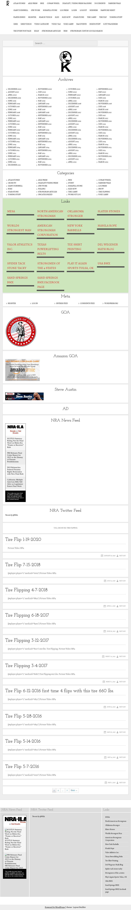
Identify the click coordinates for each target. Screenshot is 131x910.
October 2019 (74, 98)
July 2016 (102, 124)
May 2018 (41, 109)
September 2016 (44, 124)
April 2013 (72, 153)
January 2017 (43, 121)
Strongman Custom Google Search (86, 31)
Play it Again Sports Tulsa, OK (80, 265)
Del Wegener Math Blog (108, 246)
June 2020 (72, 92)
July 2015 (102, 133)
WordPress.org (111, 303)
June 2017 (12, 118)
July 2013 (102, 150)
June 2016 (12, 127)
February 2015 (14, 139)
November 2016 (105, 121)
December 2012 (74, 156)
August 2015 (73, 133)
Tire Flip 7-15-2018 (22, 565)
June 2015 (12, 136)
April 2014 (72, 144)
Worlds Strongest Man (19, 227)
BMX (42, 3)
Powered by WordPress (55, 907)
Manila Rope (107, 225)
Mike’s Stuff (95, 24)
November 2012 (105, 156)
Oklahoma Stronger (75, 213)
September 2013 (44, 150)
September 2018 (44, 106)
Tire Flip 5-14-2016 (23, 741)
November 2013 (105, 147)
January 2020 (104, 95)
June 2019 (12, 101)
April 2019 (72, 101)
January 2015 (43, 139)
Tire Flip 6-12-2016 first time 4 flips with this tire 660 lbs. (59, 691)
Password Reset (108, 10)
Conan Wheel (53, 3)
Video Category (41, 24)
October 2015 (13, 133)
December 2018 (74, 103)
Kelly (36, 31)
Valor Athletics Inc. (19, 246)
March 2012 (103, 162)
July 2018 (102, 106)
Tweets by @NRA (11, 515)
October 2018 (14, 106)
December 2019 (14, 98)
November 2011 (44, 165)
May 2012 (41, 162)
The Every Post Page (22, 31)
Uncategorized (45, 194)
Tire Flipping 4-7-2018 (26, 590)
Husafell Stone (50, 10)
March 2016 (103, 127)
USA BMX (104, 263)
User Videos (26, 24)
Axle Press (32, 3)
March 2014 (103, 144)
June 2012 (12, 162)
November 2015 (105, 130)
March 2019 (103, 101)
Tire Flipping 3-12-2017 (27, 640)
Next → (74, 790)
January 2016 (43, 130)
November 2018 (105, 103)
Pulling (41, 189)
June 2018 (12, 109)
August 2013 (73, 150)
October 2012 (14, 159)
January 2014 (43, 147)
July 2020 (42, 92)
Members (94, 10)
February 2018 (14, 112)
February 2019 (14, 103)
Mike (10, 189)
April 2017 (72, 118)
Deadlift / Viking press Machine (77, 3)
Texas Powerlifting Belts (48, 249)
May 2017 (41, 118)
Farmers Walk (114, 3)
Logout (83, 10)
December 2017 (74, 112)
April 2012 (72, 162)
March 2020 (43, 95)
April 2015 (72, 136)
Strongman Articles (51, 31)
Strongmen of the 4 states (48, 265)
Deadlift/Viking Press (48, 183)
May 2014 (41, 144)
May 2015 (41, 136)
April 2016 (72, 127)
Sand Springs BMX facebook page (48, 282)
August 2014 (73, 141)
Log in (35, 303)
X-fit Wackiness (110, 24)
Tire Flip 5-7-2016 (22, 766)
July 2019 (102, 98)
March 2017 (103, 118)
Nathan (122, 556)
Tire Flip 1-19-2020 (23, 539)
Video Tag (56, 24)
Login (74, 10)
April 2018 (72, 109)
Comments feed (87, 303)
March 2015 (103, 136)
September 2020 (105, 89)
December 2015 (74, 130)
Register (32, 17)
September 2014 (44, 141)
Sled (57, 17)
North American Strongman (50, 213)
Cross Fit (12, 183)
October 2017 (13, 115)
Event (71, 183)
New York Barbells (75, 227)
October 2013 (13, 150)
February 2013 (14, 156)
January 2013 (43, 156)
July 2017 (102, 115)
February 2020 (74, 95)
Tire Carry (91, 17)
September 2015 (44, 133)
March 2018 (103, 109)
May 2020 (102, 92)
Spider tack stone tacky (16, 265)
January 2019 (43, 103)
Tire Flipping (104, 192)
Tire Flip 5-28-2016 (23, 716)
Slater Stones (109, 211)
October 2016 (13, 124)
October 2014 (14, 141)
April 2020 (12, 95)
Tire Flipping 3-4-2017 (26, 666)
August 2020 (13, 92)
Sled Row (66, 17)
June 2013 (12, 153)
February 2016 (14, 130)
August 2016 (73, 124)
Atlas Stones (19, 3)
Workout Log (74, 194)
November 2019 (44, 98)
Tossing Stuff (116, 17)
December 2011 (14, 165)
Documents (100, 3)
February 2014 (14, 147)
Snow (101, 189)
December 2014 (74, 139)
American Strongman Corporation (47, 230)
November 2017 (105, 112)
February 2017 (14, 121)
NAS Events (81, 24)
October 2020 (74, 89)
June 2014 (12, 144)
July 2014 (102, 141)
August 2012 (73, 159)
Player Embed (19, 17)
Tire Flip (103, 17)
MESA (11, 211)
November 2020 (45, 89)
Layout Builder (79, 907)
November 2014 (105, 139)
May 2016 (41, 127)
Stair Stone (78, 17)
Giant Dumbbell (20, 10)
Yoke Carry (68, 24)
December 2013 (74, 147)
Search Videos (45, 17)
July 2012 (102, 159)
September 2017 (44, 115)
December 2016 (74, 121)
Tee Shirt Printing (74, 246)
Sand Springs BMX (17, 280)
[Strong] (6, 3)
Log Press (64, 10)
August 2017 (73, 115)
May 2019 (41, 101)
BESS (65, 31)
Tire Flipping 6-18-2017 (27, 615)
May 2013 (41, 153)
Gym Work (35, 10)
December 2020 (14, 89)
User (15, 24)
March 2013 (103, 153)
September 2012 (44, 159)
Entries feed (62, 303)
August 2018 (73, 106)
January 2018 (43, 112)
